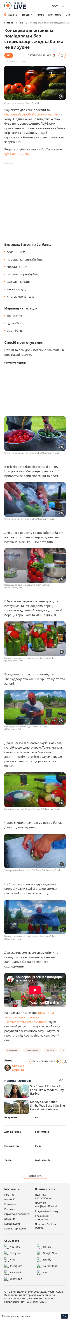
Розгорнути (35, 1175)
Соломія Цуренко (18, 1068)
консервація (32, 1050)
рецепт (50, 1050)
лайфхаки (12, 1050)
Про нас (9, 1194)
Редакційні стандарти (42, 1217)
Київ (38, 1146)
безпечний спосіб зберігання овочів (31, 114)
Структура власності (17, 1214)
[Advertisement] (35, 201)
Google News (51, 1253)
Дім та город (12, 1131)
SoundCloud (50, 1266)
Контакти (10, 1204)
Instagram (16, 1266)
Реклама (9, 1209)
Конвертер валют (15, 1228)
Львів (8, 1160)
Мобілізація (42, 1160)
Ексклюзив (11, 1146)
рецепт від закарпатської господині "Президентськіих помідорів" (29, 1017)
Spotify (47, 1259)
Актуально (11, 1117)
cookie (27, 1316)
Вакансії (9, 1199)
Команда (9, 1218)
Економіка (55, 14)
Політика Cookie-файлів (45, 1225)
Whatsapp (16, 1279)
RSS (45, 1272)
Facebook (15, 1272)
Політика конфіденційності (46, 1204)
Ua (54, 5)
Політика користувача (43, 1196)
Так (64, 1316)
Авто (38, 1117)
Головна (8, 22)
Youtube (15, 1246)
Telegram (15, 1253)
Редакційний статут (47, 1211)
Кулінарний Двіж (16, 154)
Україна (13, 14)
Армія (40, 14)
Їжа (21, 22)
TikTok (47, 1246)
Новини (27, 14)
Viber (13, 1259)
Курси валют (12, 1223)
